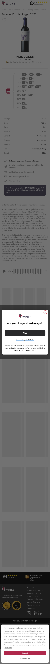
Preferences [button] (8, 648)
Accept (25, 653)
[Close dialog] (45, 312)
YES (25, 333)
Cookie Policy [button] (41, 642)
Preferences (25, 658)
